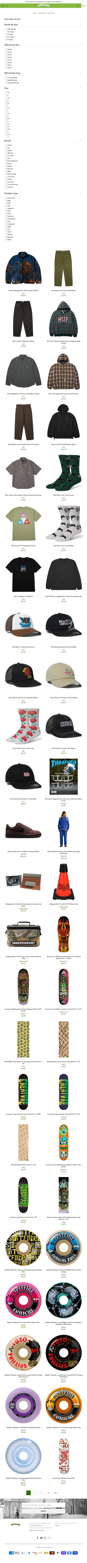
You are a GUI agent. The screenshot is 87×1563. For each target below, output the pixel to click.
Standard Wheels (13, 83)
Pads (9, 211)
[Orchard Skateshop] (43, 5)
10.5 (8, 129)
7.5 (8, 113)
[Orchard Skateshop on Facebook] (37, 1538)
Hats (9, 206)
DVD (9, 203)
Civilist (9, 179)
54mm (9, 57)
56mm (9, 62)
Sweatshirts (11, 219)
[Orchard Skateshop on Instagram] (45, 1538)
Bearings (10, 237)
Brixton (9, 166)
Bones (9, 163)
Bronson (10, 169)
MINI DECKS (11, 29)
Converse (10, 182)
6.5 (8, 108)
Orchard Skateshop (45, 1547)
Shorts (9, 240)
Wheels (9, 234)
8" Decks (10, 34)
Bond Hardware (12, 161)
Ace (8, 148)
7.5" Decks (10, 32)
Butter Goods (11, 174)
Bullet (9, 171)
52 (48, 1493)
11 (7, 132)
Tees (8, 221)
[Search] (79, 6)
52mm (9, 52)
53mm (9, 55)
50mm (9, 49)
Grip (8, 229)
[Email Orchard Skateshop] (49, 1538)
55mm (9, 60)
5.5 (8, 103)
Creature (10, 187)
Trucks (9, 232)
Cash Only (10, 177)
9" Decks (10, 40)
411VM (9, 145)
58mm (9, 65)
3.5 (8, 93)
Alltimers (10, 153)
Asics (9, 158)
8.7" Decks (10, 37)
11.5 (8, 134)
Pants (9, 213)
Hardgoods (11, 224)
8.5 (8, 119)
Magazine (10, 208)
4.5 (8, 98)
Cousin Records (12, 184)
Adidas (9, 150)
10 (8, 127)
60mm (9, 68)
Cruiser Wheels (12, 78)
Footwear (10, 216)
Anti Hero (10, 156)
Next (56, 1493)
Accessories (11, 198)
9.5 (8, 124)
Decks (9, 227)
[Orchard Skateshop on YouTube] (41, 1538)
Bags (9, 200)
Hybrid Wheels (12, 80)
